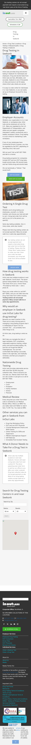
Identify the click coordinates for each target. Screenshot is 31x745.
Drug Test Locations (14, 43)
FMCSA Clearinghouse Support (16, 436)
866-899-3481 (21, 618)
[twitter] (7, 624)
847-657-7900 (21, 152)
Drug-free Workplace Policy (15, 423)
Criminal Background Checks (15, 427)
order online (14, 88)
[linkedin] (11, 624)
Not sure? (16, 148)
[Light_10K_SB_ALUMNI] (14, 724)
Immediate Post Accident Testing (16, 440)
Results (18, 508)
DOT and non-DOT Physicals (15, 425)
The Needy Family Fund (10, 672)
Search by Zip (8, 501)
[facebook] (4, 624)
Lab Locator (9, 376)
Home (4, 43)
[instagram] (17, 624)
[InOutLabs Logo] (9, 12)
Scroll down (16, 279)
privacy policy (18, 729)
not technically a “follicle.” (13, 168)
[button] (15, 533)
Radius (6, 508)
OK (15, 742)
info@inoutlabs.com (10, 620)
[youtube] (14, 624)
